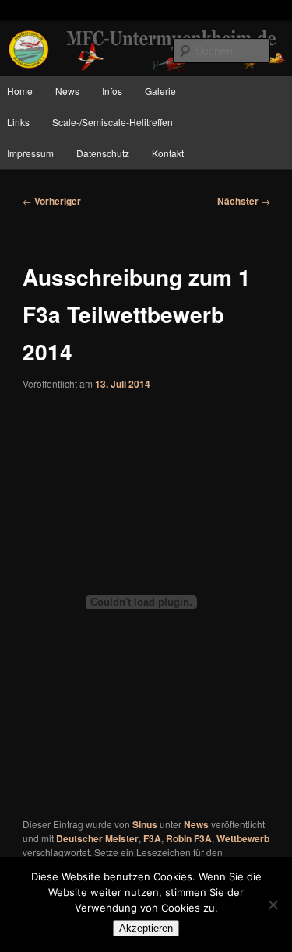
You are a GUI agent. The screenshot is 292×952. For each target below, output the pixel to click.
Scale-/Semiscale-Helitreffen (112, 121)
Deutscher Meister (97, 838)
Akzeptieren (146, 928)
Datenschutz (102, 153)
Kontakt (168, 153)
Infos (112, 90)
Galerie (160, 90)
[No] (272, 904)
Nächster (243, 201)
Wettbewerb (242, 838)
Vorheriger (52, 201)
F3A (152, 838)
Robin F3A (189, 838)
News (67, 90)
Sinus (144, 824)
